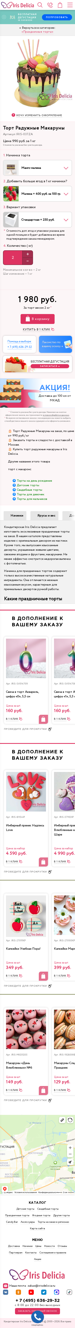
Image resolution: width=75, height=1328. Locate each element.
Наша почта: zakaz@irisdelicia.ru (32, 1285)
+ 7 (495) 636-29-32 (38, 1300)
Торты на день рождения (34, 480)
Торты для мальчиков (32, 499)
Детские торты (28, 485)
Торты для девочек (30, 494)
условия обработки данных (56, 415)
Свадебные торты (29, 490)
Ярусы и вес (46, 515)
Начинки (17, 515)
